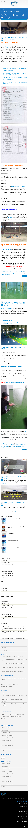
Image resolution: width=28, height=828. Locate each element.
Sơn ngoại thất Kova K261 (13, 533)
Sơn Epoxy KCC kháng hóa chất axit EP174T (16, 518)
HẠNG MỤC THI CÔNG (5, 562)
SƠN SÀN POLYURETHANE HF (7, 573)
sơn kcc (6, 447)
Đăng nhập (3, 583)
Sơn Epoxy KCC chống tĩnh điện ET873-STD (16, 547)
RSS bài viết (3, 586)
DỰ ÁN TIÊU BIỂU (4, 560)
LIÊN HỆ (2, 645)
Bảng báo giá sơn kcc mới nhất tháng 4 (9, 271)
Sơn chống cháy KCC (7, 273)
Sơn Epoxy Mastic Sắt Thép (13, 540)
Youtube (4, 757)
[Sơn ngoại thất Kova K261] (4, 536)
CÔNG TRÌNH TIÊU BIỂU (5, 558)
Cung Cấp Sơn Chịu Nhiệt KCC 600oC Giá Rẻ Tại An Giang (13, 626)
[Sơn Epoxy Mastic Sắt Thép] (4, 543)
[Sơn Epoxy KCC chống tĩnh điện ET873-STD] (4, 550)
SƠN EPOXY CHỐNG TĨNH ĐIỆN (7, 564)
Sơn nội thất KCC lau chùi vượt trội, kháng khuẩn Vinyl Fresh (17, 526)
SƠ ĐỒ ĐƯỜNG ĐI (4, 647)
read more (3, 483)
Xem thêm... (25, 276)
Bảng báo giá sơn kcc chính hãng (8, 443)
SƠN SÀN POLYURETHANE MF (7, 575)
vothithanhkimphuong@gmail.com (11, 684)
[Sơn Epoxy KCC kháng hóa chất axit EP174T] (4, 521)
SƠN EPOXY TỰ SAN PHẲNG (6, 571)
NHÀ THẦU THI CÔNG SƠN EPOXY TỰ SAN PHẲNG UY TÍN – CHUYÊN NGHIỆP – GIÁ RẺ (15, 303)
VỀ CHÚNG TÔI (4, 650)
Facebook (2, 757)
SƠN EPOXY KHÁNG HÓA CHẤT (7, 567)
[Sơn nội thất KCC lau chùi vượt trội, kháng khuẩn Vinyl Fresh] (4, 528)
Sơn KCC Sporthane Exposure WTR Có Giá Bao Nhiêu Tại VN (13, 638)
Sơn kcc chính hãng (20, 273)
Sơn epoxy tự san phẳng (6, 308)
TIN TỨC (3, 577)
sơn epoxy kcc (14, 273)
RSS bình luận (4, 588)
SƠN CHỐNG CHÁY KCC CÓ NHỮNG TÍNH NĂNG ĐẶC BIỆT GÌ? (15, 38)
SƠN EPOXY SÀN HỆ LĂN (6, 569)
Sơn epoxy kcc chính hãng (15, 446)
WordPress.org (4, 590)
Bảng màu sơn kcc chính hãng (9, 444)
